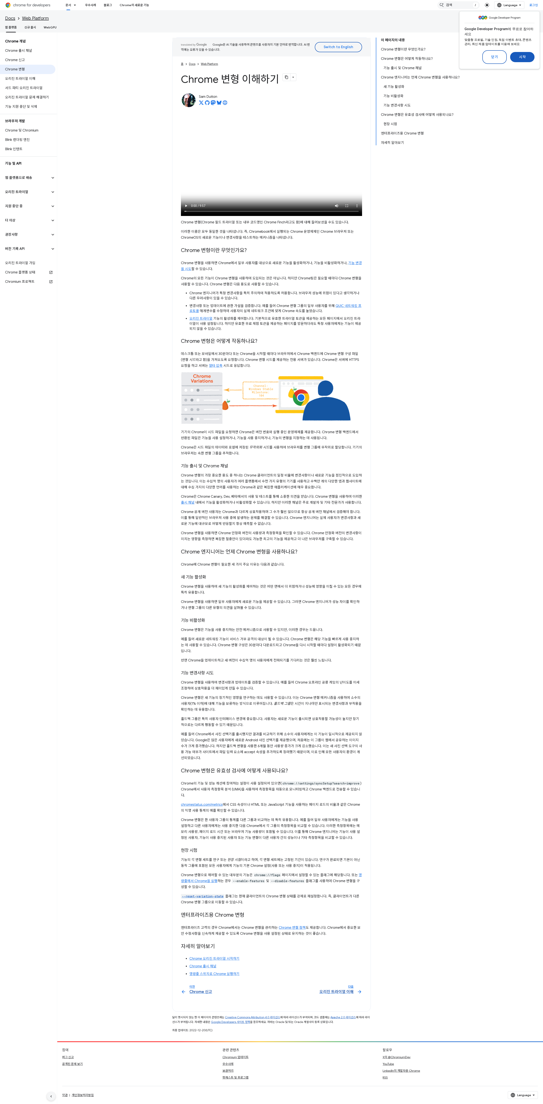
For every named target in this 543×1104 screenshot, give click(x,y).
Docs (10, 18)
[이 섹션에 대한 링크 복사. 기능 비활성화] (209, 620)
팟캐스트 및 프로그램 (236, 1077)
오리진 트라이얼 (201, 319)
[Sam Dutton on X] (201, 104)
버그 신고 (68, 1057)
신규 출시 (30, 27)
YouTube (388, 1064)
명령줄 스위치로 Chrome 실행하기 (214, 974)
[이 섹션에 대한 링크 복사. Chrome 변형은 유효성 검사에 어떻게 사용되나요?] (292, 770)
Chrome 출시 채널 (202, 966)
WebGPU (50, 27)
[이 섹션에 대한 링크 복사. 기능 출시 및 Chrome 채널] (232, 466)
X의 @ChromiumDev (396, 1057)
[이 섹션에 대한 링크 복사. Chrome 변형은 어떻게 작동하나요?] (261, 341)
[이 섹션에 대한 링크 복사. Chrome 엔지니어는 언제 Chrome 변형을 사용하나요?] (301, 552)
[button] (25, 177)
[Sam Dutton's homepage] (225, 104)
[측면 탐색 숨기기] (51, 1096)
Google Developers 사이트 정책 (230, 1022)
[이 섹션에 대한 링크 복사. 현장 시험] (201, 850)
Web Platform (35, 18)
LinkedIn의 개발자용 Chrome (401, 1071)
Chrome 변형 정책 (292, 928)
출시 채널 (188, 502)
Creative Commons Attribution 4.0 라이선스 (252, 1017)
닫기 (494, 57)
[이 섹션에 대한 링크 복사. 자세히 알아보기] (219, 946)
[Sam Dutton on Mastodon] (213, 104)
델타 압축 (216, 366)
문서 (68, 5)
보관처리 (228, 1071)
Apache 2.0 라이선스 (343, 1017)
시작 (522, 57)
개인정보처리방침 (83, 1095)
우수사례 (90, 5)
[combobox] (458, 5)
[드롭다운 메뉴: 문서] (76, 5)
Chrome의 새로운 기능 (134, 5)
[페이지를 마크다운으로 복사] (286, 77)
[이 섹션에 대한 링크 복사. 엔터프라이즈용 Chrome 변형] (248, 915)
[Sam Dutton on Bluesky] (219, 104)
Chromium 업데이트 (236, 1057)
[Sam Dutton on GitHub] (207, 104)
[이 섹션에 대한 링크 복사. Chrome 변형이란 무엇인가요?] (251, 250)
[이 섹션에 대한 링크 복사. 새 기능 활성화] (210, 577)
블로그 (108, 5)
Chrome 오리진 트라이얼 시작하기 (214, 959)
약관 (65, 1095)
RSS (385, 1077)
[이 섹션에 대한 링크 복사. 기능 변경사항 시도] (218, 673)
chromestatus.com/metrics (202, 805)
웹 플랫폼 (11, 27)
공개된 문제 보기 (72, 1064)
